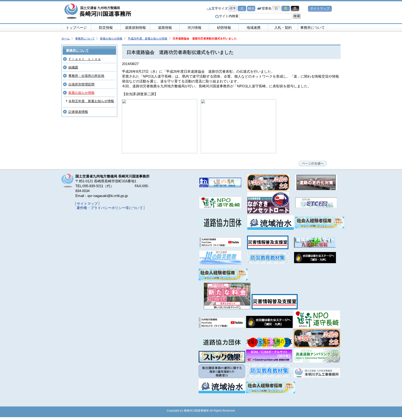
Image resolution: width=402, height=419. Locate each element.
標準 (232, 8)
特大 (251, 8)
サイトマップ (320, 8)
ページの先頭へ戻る (313, 163)
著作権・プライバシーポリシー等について (110, 208)
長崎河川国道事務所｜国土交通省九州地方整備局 (99, 11)
